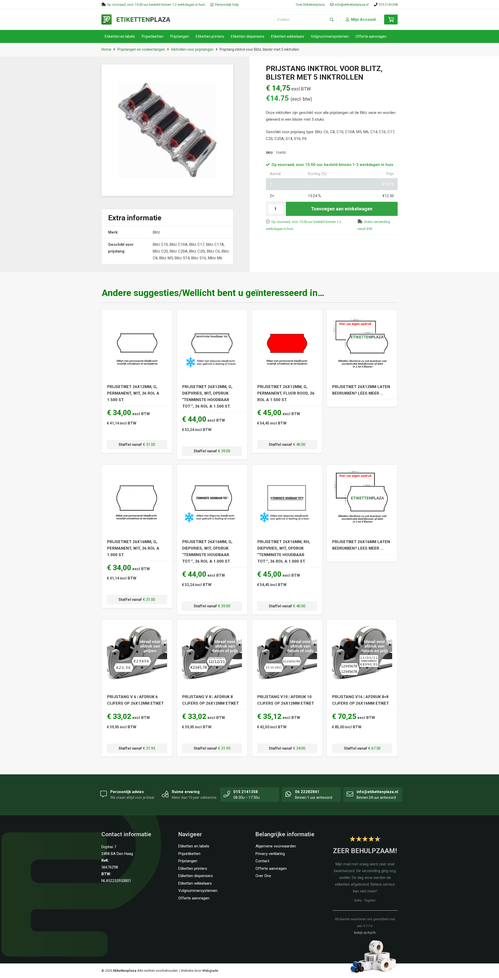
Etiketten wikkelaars (195, 883)
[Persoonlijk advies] (103, 794)
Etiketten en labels (193, 846)
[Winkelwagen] (391, 22)
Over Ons (263, 875)
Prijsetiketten (189, 853)
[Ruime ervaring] (165, 794)
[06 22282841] (288, 794)
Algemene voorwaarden (275, 846)
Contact (262, 861)
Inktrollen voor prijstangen (192, 49)
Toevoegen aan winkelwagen (341, 208)
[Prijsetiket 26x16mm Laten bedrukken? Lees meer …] (362, 471)
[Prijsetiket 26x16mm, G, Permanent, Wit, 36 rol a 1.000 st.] (137, 471)
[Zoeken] (332, 20)
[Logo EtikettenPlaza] (135, 19)
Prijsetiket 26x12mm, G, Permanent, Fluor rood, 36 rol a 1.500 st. (285, 393)
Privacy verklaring (270, 853)
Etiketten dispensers (195, 875)
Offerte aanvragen (193, 898)
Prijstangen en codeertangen (141, 49)
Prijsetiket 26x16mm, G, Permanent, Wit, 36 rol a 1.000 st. (133, 548)
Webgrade (210, 971)
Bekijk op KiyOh (365, 933)
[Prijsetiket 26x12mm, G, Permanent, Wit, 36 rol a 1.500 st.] (137, 316)
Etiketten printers (192, 868)
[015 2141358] (227, 794)
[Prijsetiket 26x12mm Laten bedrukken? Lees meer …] (362, 316)
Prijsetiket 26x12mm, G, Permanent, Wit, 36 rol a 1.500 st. (133, 393)
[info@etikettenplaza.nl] (350, 794)
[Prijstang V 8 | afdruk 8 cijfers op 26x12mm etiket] (212, 627)
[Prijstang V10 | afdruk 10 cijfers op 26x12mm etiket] (287, 627)
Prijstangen (187, 861)
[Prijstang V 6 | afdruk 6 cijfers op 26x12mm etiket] (137, 627)
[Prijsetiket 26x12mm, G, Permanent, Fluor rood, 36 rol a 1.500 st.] (287, 316)
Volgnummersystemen (197, 890)
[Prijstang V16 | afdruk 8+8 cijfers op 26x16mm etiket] (362, 627)
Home (106, 49)
